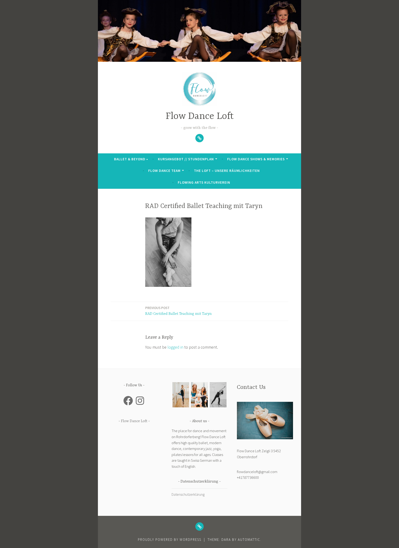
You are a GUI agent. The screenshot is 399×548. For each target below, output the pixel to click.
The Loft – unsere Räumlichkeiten (227, 170)
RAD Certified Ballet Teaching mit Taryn (178, 311)
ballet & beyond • (131, 159)
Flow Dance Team (164, 170)
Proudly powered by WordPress (169, 539)
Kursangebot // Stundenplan (186, 159)
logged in (175, 347)
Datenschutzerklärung (188, 494)
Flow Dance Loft (200, 116)
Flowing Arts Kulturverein (204, 182)
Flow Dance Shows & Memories (256, 159)
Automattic (249, 539)
